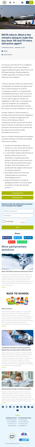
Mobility (6, 51)
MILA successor (7, 309)
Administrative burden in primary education (16, 389)
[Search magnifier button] (27, 2)
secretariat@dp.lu (12, 425)
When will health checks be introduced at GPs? (17, 271)
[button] (7, 237)
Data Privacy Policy (25, 443)
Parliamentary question (7, 47)
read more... (4, 287)
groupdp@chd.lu (22, 425)
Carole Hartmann (8, 54)
